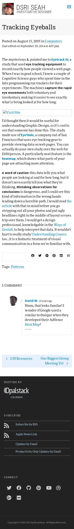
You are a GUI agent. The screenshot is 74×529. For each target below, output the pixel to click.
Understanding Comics (49, 234)
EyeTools (27, 135)
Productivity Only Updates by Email (38, 451)
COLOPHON (16, 397)
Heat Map (32, 324)
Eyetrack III (59, 59)
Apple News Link (26, 434)
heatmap (9, 158)
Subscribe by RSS (27, 424)
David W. (31, 300)
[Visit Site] (37, 112)
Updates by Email (26, 444)
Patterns (17, 267)
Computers (53, 41)
